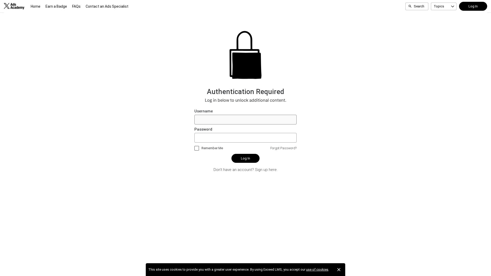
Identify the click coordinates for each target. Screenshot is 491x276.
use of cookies (317, 269)
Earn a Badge (56, 6)
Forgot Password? (283, 148)
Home (35, 6)
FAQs (76, 6)
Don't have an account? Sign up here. (245, 169)
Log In (245, 158)
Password (203, 129)
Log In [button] (473, 6)
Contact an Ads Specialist (107, 6)
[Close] (339, 269)
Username (203, 111)
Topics (439, 6)
